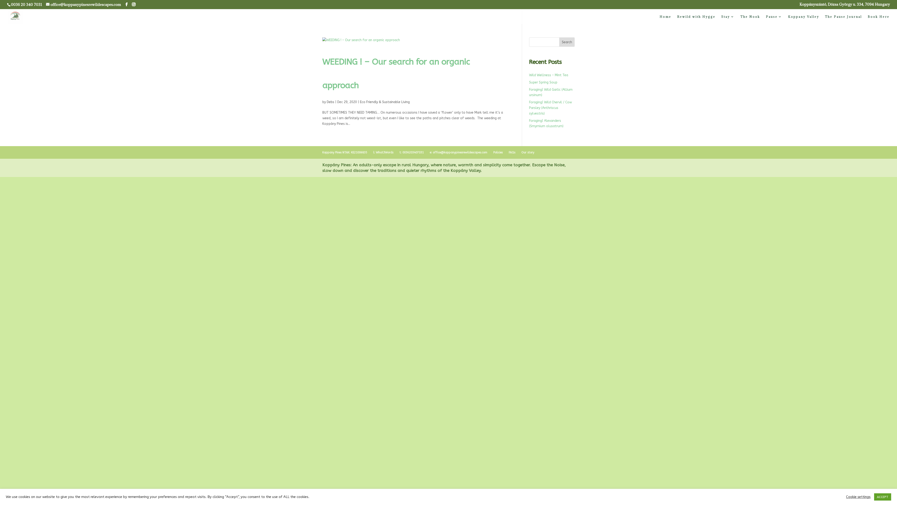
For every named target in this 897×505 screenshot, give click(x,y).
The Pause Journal (843, 16)
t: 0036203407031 (411, 152)
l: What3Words (383, 152)
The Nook (750, 16)
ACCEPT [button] (882, 497)
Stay (725, 16)
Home (665, 16)
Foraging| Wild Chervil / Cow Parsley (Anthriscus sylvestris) (550, 107)
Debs (330, 102)
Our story (527, 152)
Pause (772, 16)
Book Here (879, 16)
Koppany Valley (803, 16)
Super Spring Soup (543, 82)
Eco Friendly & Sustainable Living (385, 102)
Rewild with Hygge (696, 16)
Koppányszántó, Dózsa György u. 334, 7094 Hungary (845, 5)
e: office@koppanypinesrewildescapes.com (458, 152)
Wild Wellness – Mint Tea (548, 75)
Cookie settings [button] (858, 497)
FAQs (512, 152)
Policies (498, 152)
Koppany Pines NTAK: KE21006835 (344, 152)
